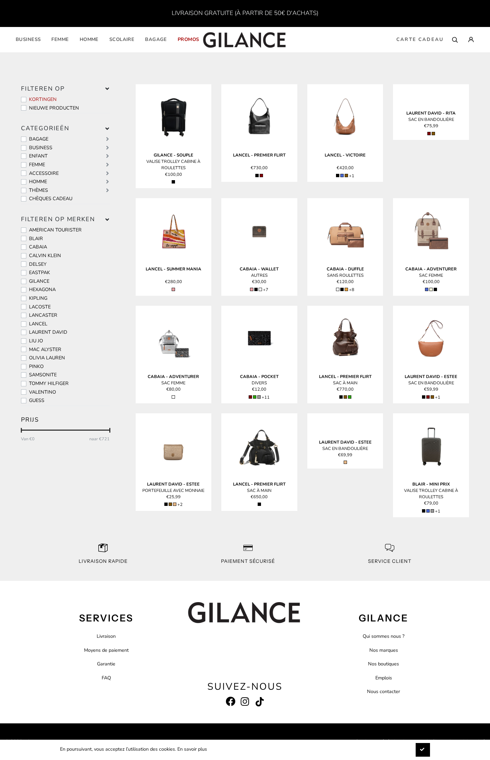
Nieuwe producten (54, 108)
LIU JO (36, 340)
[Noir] (173, 182)
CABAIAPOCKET (259, 377)
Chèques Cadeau (50, 198)
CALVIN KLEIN (45, 255)
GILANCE (39, 281)
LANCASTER (43, 315)
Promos (188, 39)
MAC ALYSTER (45, 349)
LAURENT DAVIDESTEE (431, 377)
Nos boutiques (383, 663)
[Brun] (346, 175)
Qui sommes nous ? (383, 636)
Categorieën (45, 128)
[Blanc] (337, 289)
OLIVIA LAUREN (47, 357)
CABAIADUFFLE (345, 269)
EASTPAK (39, 272)
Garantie (106, 663)
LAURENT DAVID (48, 332)
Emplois (383, 677)
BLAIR (36, 238)
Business (28, 39)
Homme (89, 39)
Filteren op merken (58, 219)
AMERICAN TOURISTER (55, 229)
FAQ (106, 677)
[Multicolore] (260, 289)
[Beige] (431, 289)
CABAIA (38, 246)
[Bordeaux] (261, 175)
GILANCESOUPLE (173, 155)
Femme (60, 39)
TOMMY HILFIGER (49, 383)
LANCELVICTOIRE (345, 155)
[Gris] (259, 397)
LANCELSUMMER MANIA (173, 269)
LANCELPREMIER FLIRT (259, 155)
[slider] (21, 430)
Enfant (38, 156)
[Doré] (174, 504)
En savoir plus (192, 749)
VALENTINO (42, 392)
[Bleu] (342, 175)
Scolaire (121, 39)
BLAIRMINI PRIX (431, 484)
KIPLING (38, 298)
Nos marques (383, 650)
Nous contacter (383, 691)
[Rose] (173, 289)
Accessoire (44, 173)
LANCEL (38, 323)
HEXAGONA (42, 289)
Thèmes (38, 190)
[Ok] (423, 750)
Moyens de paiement (106, 650)
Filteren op (43, 89)
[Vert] (254, 397)
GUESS (36, 400)
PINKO (36, 366)
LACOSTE (40, 306)
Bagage (156, 39)
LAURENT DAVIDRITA (431, 113)
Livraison (106, 636)
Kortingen (43, 99)
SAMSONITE (43, 374)
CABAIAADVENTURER (431, 269)
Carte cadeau (420, 39)
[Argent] (173, 397)
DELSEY (38, 264)
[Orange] (346, 289)
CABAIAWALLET (259, 269)
